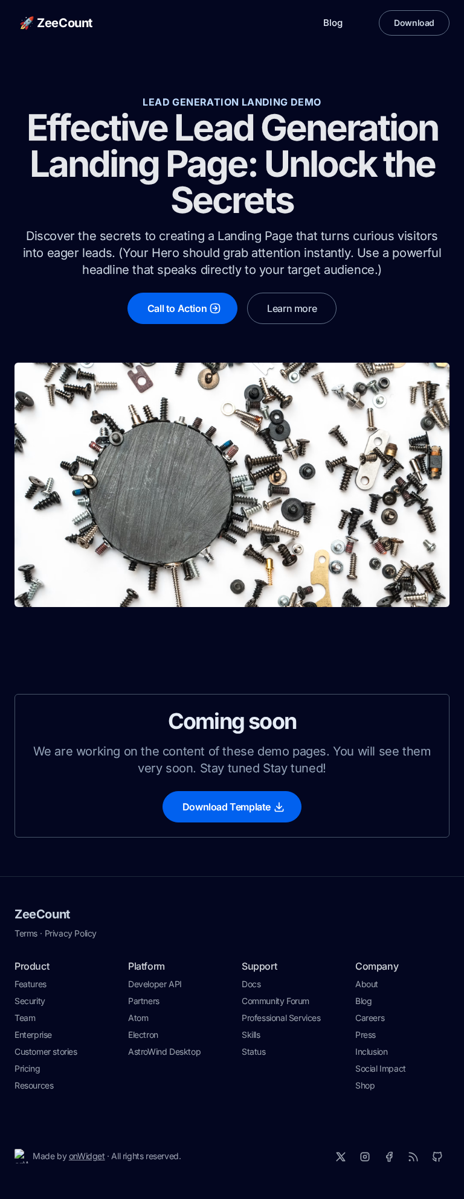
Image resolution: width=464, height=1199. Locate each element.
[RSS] (413, 1157)
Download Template (226, 807)
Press (365, 1034)
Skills (251, 1034)
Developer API (155, 984)
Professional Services (281, 1018)
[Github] (437, 1157)
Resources (33, 1085)
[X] (341, 1157)
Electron (143, 1034)
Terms (25, 933)
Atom (138, 1018)
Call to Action (177, 308)
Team (24, 1018)
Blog (333, 22)
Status (254, 1051)
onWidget (87, 1156)
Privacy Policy (71, 933)
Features (30, 984)
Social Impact (380, 1068)
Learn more (292, 308)
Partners (144, 1001)
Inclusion (371, 1051)
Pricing (27, 1068)
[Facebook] (389, 1157)
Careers (369, 1018)
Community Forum (275, 1001)
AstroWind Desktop (164, 1051)
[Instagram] (365, 1157)
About (366, 984)
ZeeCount (42, 914)
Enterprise (33, 1034)
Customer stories (45, 1051)
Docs (251, 984)
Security (29, 1001)
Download (414, 22)
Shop (365, 1085)
